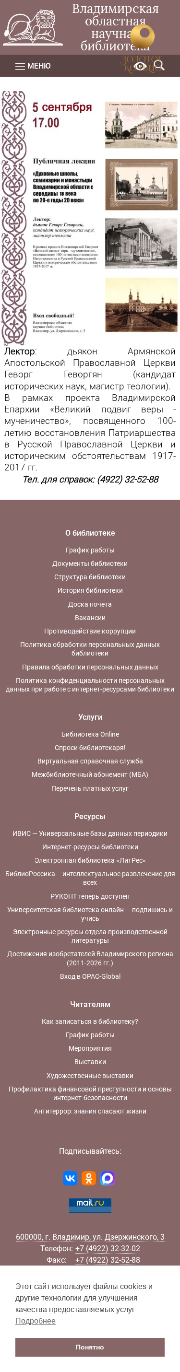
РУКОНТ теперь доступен (90, 896)
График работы (90, 550)
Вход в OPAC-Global (90, 976)
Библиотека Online (90, 734)
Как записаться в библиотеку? (90, 1021)
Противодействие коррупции (90, 631)
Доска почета (90, 604)
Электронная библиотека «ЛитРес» (90, 860)
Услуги (90, 717)
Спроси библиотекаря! (90, 747)
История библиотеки (90, 590)
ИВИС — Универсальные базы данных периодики (90, 833)
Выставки (90, 1062)
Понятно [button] (90, 1347)
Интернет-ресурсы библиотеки (90, 847)
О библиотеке (90, 533)
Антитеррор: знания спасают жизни (90, 1111)
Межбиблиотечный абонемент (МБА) (90, 774)
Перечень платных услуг (90, 788)
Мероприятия (90, 1048)
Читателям (90, 1004)
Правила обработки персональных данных (90, 667)
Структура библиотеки (90, 577)
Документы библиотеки (90, 563)
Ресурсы (90, 816)
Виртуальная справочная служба (90, 761)
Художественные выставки (90, 1075)
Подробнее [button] (35, 1321)
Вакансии (90, 618)
